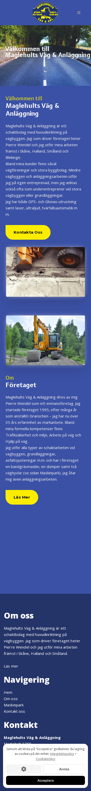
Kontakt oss (14, 711)
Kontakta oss (28, 232)
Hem (8, 692)
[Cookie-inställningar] (23, 769)
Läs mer (22, 497)
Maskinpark (14, 704)
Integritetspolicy (62, 753)
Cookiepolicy (45, 758)
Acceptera (45, 780)
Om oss (11, 698)
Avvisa (64, 769)
